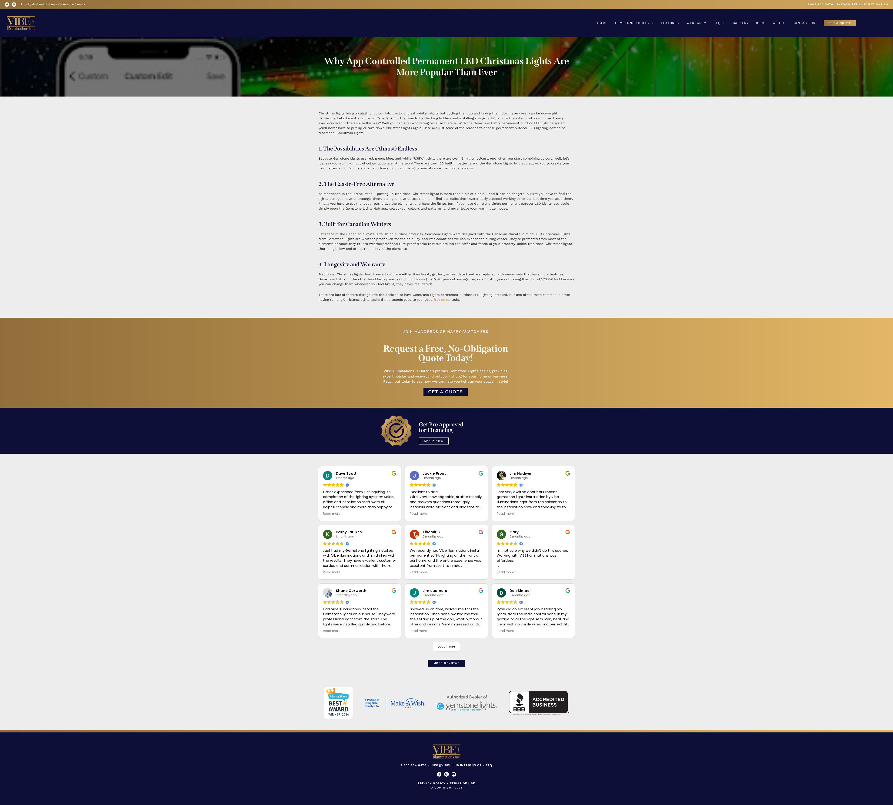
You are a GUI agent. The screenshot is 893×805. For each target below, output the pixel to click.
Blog (761, 23)
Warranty (696, 23)
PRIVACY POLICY (432, 783)
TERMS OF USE (462, 783)
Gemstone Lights (632, 23)
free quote (442, 299)
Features (670, 23)
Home (602, 23)
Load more (446, 646)
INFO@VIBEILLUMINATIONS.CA (863, 4)
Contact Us (804, 23)
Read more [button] (331, 514)
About (779, 23)
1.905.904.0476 (820, 4)
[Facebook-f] (7, 4)
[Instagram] (14, 4)
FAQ (717, 23)
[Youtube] (454, 774)
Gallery (741, 23)
